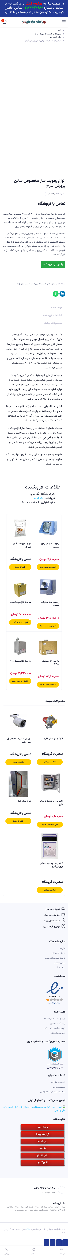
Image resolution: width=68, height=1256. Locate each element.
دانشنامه (42, 1127)
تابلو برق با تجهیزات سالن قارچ (51, 802)
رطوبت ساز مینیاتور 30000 (50, 604)
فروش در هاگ (58, 953)
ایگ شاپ (51, 193)
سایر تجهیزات (55, 37)
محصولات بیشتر (53, 323)
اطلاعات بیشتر (20, 567)
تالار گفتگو (43, 1155)
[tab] (34, 307)
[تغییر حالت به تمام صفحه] (52, 1242)
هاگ (28, 1229)
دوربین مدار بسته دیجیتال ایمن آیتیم (19, 740)
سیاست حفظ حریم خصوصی (52, 1092)
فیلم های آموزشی (57, 1033)
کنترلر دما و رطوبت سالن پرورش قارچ (51, 865)
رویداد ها (42, 1141)
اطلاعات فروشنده (52, 315)
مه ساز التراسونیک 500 (20, 602)
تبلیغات (62, 948)
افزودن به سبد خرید (48, 567)
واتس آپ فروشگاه (53, 264)
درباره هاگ (60, 967)
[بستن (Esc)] (65, 1242)
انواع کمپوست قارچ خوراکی (22, 545)
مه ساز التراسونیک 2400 (50, 662)
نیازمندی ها (42, 1134)
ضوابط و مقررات (58, 1082)
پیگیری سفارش (58, 1087)
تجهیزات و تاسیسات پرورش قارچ (48, 34)
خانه (59, 30)
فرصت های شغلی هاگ (55, 958)
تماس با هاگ (59, 963)
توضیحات (56, 307)
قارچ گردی (42, 1162)
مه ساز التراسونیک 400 (20, 661)
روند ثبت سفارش (57, 1023)
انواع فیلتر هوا (24, 801)
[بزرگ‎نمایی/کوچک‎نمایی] (46, 1242)
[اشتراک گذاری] (59, 1242)
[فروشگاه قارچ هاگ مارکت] (34, 22)
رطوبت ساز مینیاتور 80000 (50, 545)
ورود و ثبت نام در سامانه (54, 1018)
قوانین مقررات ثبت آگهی (54, 1028)
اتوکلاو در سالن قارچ (53, 738)
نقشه (42, 1148)
